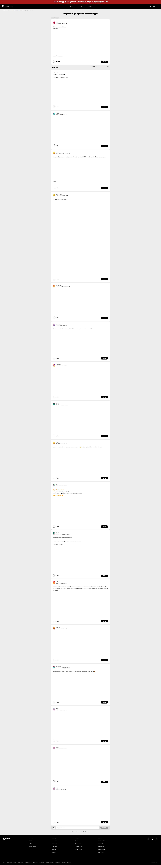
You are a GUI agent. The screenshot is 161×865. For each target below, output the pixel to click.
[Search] (150, 6)
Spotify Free (100, 852)
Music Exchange (17, 10)
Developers (54, 843)
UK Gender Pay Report (66, 862)
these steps (89, 2)
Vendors (54, 852)
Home (9, 10)
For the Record (32, 846)
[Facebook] (156, 839)
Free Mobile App (78, 846)
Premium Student (102, 849)
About (30, 840)
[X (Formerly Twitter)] (152, 839)
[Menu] (158, 6)
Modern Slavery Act (50, 862)
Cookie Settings (28, 862)
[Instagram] (148, 839)
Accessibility (41, 862)
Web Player (77, 843)
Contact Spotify (78, 849)
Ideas (89, 6)
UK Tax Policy (58, 862)
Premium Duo (101, 843)
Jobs (30, 843)
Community (9, 6)
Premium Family (101, 846)
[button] (108, 23)
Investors (54, 849)
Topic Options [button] (54, 17)
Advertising (54, 846)
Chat (80, 6)
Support (77, 840)
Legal (4, 862)
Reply (104, 61)
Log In (154, 6)
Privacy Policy (20, 862)
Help (71, 6)
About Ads (35, 862)
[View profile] (54, 22)
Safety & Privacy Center (11, 862)
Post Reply (104, 827)
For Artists (54, 840)
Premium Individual (102, 840)
